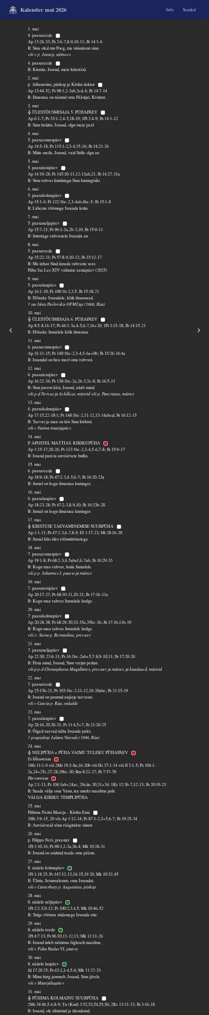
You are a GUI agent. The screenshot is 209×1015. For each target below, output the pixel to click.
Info (170, 9)
